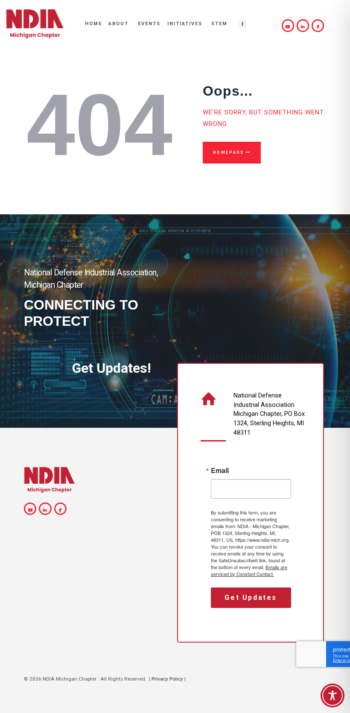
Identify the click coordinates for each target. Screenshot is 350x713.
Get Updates (251, 597)
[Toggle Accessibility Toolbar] (332, 695)
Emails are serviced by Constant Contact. (249, 570)
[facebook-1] (319, 25)
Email (220, 470)
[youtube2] (289, 25)
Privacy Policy (167, 679)
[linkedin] (304, 25)
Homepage (228, 152)
